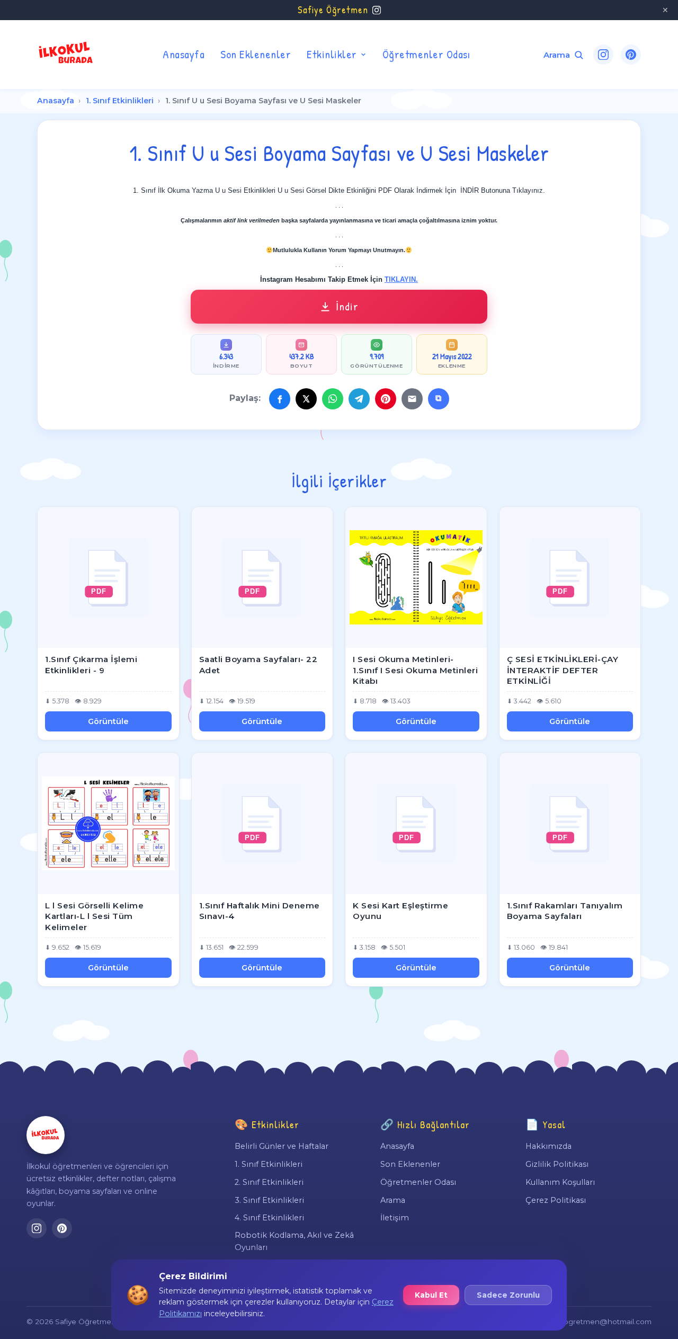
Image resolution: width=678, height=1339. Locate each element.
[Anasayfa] (45, 1135)
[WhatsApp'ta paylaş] (332, 398)
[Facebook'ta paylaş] (279, 398)
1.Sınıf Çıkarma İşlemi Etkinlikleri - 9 (91, 664)
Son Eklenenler (255, 54)
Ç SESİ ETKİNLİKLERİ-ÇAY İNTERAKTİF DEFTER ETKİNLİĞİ (563, 670)
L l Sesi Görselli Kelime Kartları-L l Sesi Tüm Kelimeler (94, 916)
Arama (392, 1200)
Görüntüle (108, 721)
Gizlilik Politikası (556, 1164)
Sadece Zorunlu (508, 1295)
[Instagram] (603, 54)
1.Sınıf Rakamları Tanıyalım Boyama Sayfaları (565, 911)
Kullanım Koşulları (560, 1182)
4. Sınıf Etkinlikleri (269, 1217)
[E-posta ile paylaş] (412, 398)
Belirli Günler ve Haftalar (281, 1146)
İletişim (394, 1217)
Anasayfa (183, 54)
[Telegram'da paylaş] (359, 398)
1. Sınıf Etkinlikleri (120, 100)
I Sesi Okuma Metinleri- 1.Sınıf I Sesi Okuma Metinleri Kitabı (415, 670)
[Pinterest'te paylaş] (385, 398)
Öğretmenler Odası (426, 54)
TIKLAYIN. (401, 279)
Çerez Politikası (555, 1200)
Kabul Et (431, 1295)
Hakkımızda (548, 1146)
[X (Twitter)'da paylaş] (306, 398)
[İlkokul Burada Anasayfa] (66, 54)
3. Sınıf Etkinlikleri (269, 1200)
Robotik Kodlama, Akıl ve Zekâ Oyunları (294, 1241)
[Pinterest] (631, 54)
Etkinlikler (332, 54)
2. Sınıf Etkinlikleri (269, 1182)
